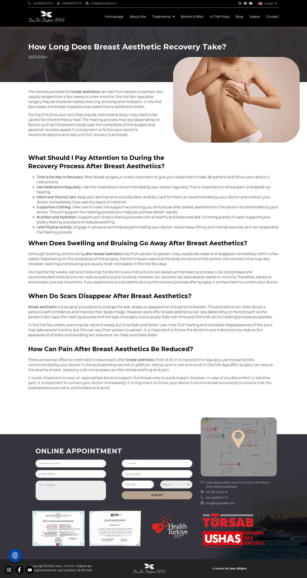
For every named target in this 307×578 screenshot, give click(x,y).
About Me (138, 17)
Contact (272, 17)
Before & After (192, 17)
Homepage (114, 17)
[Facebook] (245, 3)
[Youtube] (250, 3)
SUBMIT (157, 495)
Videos (254, 17)
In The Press (219, 17)
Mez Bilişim (238, 568)
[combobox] (127, 463)
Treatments (161, 17)
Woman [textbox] (166, 484)
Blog (239, 17)
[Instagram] (239, 3)
